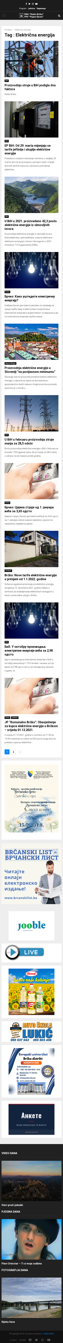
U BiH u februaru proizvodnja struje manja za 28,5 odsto (29, 441)
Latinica (31, 8)
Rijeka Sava (8, 1321)
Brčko (7, 292)
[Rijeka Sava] (31, 1298)
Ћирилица (41, 8)
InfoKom (8, 570)
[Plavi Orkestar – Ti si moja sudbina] (31, 1239)
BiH (6, 81)
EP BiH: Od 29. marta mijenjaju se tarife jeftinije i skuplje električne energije (28, 149)
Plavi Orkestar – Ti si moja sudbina (22, 1263)
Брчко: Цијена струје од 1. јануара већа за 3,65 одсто (29, 509)
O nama (13, 1340)
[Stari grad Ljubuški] (31, 1181)
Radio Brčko (49, 1334)
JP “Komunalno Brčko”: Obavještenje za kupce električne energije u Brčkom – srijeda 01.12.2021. (31, 726)
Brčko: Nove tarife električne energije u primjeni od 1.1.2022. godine (31, 577)
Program (22, 8)
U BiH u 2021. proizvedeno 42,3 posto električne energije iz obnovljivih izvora (31, 225)
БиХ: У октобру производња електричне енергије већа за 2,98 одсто (29, 650)
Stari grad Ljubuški (12, 1205)
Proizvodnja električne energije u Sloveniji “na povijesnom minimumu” (30, 370)
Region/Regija (10, 363)
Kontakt (22, 1340)
